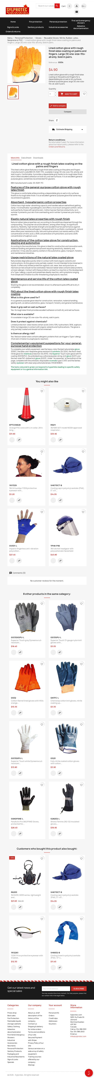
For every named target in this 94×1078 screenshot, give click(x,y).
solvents (56, 351)
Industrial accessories (58, 27)
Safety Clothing (13, 1026)
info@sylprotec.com (78, 1036)
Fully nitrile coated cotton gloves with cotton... (65, 762)
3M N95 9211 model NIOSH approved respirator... (66, 429)
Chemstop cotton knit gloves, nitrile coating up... (66, 701)
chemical (27, 354)
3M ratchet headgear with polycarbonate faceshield (62, 549)
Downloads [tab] (38, 158)
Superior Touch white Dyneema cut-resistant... (27, 762)
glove (77, 349)
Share (57, 120)
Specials (10, 1062)
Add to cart (69, 94)
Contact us (32, 1024)
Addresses (53, 1021)
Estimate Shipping (67, 129)
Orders (51, 1015)
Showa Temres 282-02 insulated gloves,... (65, 822)
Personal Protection (15, 1048)
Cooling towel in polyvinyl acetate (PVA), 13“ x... (65, 956)
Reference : (53, 62)
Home (13, 22)
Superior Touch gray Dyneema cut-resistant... (26, 641)
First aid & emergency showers (81, 21)
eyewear (20, 363)
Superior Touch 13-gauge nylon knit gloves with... (66, 641)
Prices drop (12, 1013)
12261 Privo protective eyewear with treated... (27, 956)
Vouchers (52, 1024)
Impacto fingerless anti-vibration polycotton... (23, 549)
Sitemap (31, 1065)
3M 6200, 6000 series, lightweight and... (26, 896)
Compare (67, 112)
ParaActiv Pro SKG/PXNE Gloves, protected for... (25, 822)
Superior (56, 354)
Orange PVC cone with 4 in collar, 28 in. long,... (26, 429)
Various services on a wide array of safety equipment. (36, 1051)
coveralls (53, 360)
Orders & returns (13, 31)
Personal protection (58, 22)
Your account (55, 1005)
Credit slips (53, 1018)
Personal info (54, 1013)
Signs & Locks (13, 27)
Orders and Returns (57, 147)
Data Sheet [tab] (26, 158)
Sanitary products (36, 27)
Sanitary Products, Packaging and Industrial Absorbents (16, 1054)
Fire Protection (13, 1018)
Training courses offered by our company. (34, 1059)
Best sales (11, 1015)
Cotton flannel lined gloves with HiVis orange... (27, 701)
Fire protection (35, 22)
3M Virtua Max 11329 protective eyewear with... (23, 489)
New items (11, 1046)
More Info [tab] (15, 158)
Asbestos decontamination (80, 27)
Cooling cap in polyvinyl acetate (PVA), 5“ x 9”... (67, 489)
